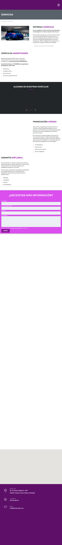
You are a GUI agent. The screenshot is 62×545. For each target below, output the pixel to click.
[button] (31, 465)
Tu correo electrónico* (6, 206)
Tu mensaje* (4, 215)
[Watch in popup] (11, 99)
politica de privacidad (16, 228)
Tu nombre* (4, 201)
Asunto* (3, 210)
